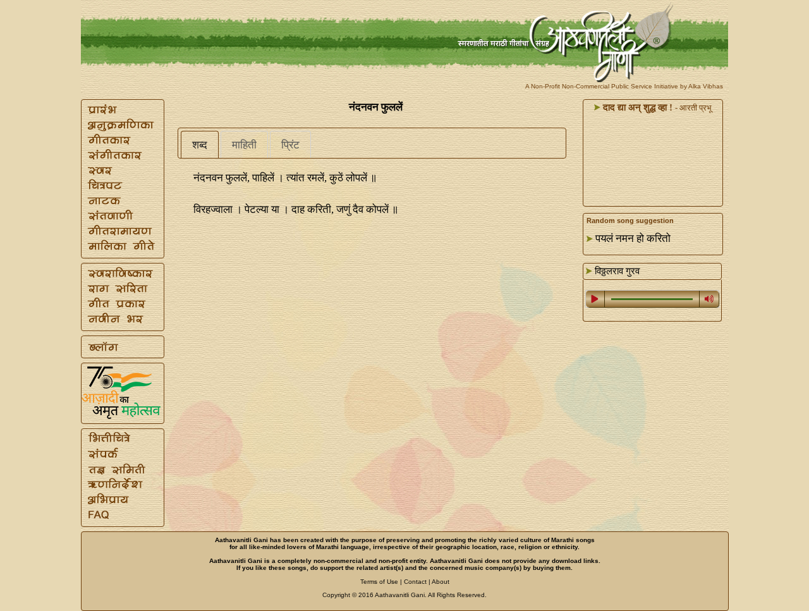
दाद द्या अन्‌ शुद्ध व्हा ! (636, 107)
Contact (415, 581)
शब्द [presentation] (199, 145)
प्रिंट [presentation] (290, 145)
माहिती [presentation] (244, 145)
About (440, 581)
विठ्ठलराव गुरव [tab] (616, 271)
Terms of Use (379, 581)
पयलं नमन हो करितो (633, 239)
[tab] (200, 145)
